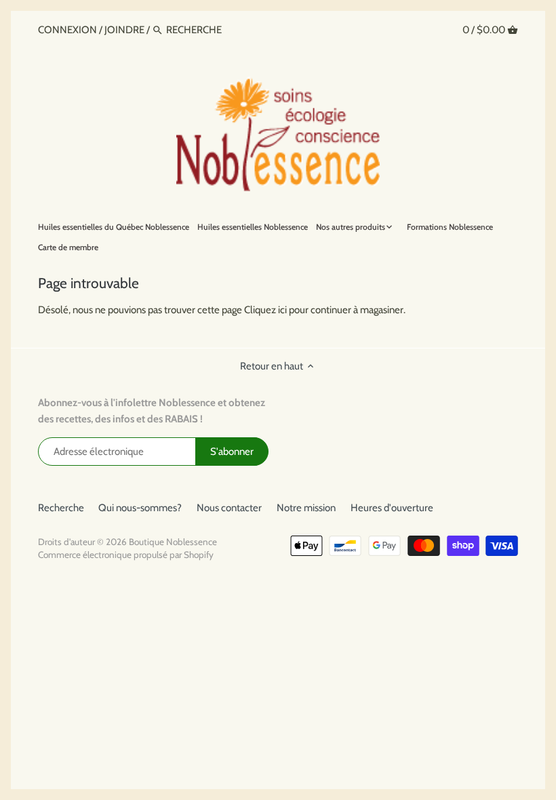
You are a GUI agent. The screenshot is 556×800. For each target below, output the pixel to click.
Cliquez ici (265, 310)
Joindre (124, 30)
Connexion (68, 30)
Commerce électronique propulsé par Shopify (126, 554)
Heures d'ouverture (392, 508)
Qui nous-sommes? (140, 508)
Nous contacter (229, 508)
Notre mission (306, 508)
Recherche (61, 508)
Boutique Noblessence (173, 541)
